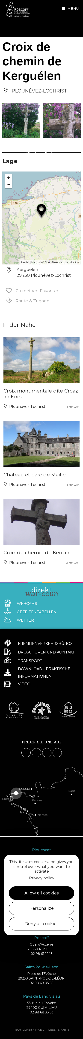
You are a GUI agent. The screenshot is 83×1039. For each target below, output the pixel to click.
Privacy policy (41, 878)
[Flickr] (57, 752)
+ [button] (8, 178)
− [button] (8, 184)
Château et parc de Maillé (34, 475)
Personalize (42, 908)
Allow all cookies (41, 893)
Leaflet (25, 262)
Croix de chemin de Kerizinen (39, 552)
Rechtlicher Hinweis (29, 1029)
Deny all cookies (42, 923)
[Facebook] (26, 752)
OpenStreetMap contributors (62, 262)
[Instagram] (36, 752)
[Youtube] (46, 752)
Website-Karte (58, 1029)
